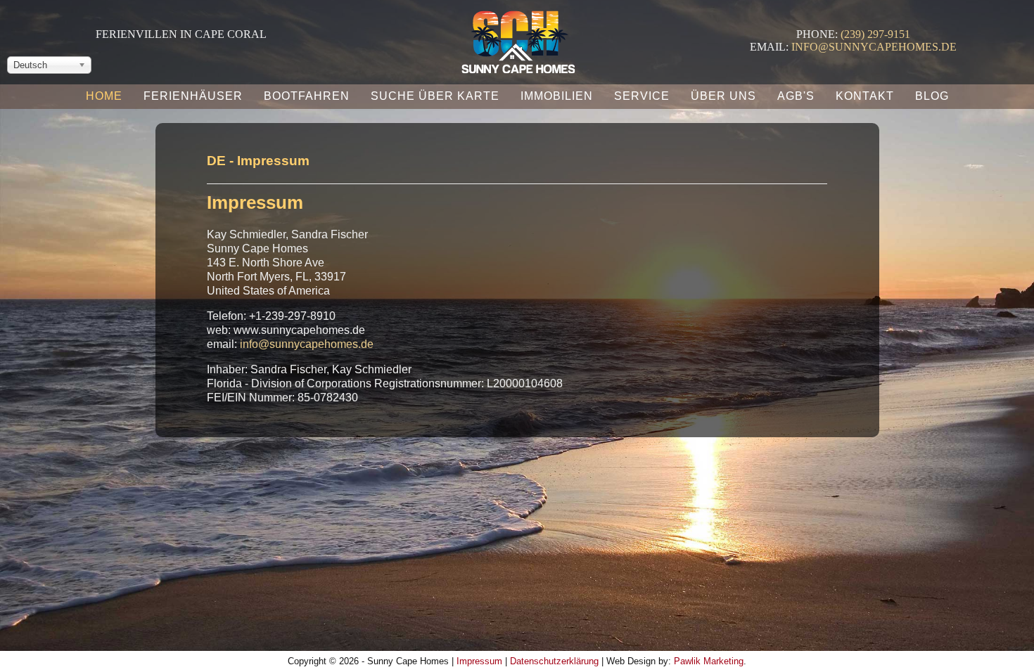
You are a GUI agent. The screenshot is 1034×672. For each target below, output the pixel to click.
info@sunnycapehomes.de (874, 47)
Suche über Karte (435, 96)
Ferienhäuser (193, 96)
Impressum (479, 661)
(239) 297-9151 (875, 34)
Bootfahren (307, 96)
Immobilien (557, 96)
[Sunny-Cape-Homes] (517, 38)
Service (642, 96)
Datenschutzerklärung (554, 661)
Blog (932, 96)
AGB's (796, 96)
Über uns (723, 96)
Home (104, 96)
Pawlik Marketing (708, 661)
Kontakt (865, 96)
